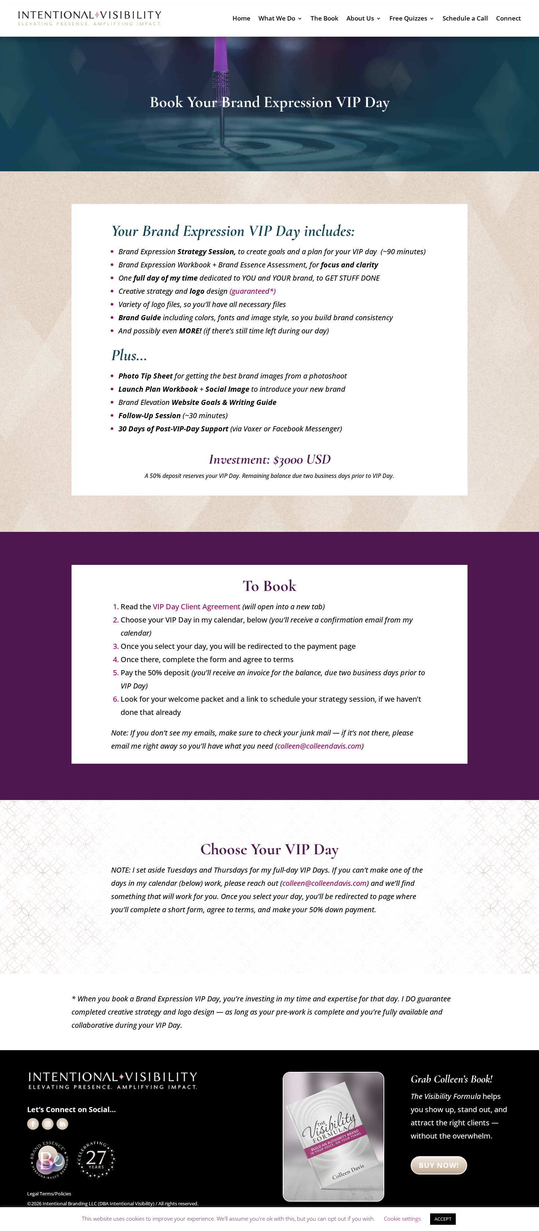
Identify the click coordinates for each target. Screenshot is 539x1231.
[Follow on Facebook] (33, 1124)
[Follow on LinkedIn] (62, 1124)
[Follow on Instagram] (48, 1124)
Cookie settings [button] (402, 1218)
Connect (508, 19)
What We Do (276, 19)
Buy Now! (439, 1165)
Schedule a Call (465, 19)
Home (241, 19)
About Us (360, 19)
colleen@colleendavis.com (319, 746)
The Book (324, 19)
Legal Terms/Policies (49, 1193)
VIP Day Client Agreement (197, 606)
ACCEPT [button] (442, 1219)
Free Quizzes (408, 19)
